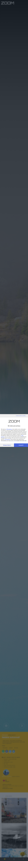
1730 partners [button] (9, 429)
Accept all (21, 445)
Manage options (7, 445)
